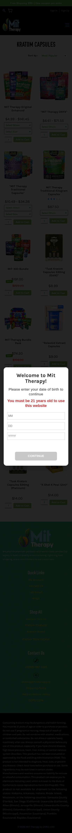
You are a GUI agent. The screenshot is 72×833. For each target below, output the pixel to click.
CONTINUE (36, 456)
